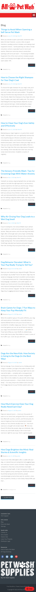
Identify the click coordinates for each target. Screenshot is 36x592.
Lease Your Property (6, 539)
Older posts (7, 497)
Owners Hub (4, 537)
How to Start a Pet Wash (8, 549)
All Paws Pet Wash (23, 589)
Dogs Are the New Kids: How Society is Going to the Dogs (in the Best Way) (18, 356)
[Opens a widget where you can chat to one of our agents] (29, 589)
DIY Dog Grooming (6, 551)
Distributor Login (5, 541)
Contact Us (4, 532)
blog (9, 69)
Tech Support (4, 516)
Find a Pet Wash (5, 524)
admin (20, 268)
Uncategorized (12, 489)
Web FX (19, 36)
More (31, 65)
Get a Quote (4, 534)
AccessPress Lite (24, 586)
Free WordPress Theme (13, 586)
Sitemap (3, 526)
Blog (2, 522)
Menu (34, 15)
